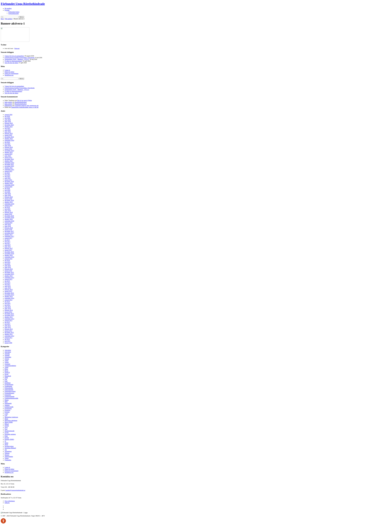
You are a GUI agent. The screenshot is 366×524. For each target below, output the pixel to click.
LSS (6, 415)
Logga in (7, 70)
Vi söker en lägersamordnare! (13, 61)
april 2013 (8, 325)
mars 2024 (8, 145)
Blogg (6, 371)
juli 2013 (7, 322)
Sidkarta (7, 503)
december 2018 (9, 216)
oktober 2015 (9, 276)
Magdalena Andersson (11, 417)
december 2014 (9, 293)
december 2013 (9, 313)
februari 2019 (9, 212)
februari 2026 (9, 123)
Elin (6, 379)
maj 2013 (7, 324)
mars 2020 (8, 195)
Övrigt (6, 432)
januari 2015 (8, 291)
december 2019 (9, 200)
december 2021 (9, 164)
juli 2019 (7, 207)
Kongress (7, 410)
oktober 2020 (9, 183)
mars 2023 (8, 156)
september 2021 (9, 169)
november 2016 (9, 253)
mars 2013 (8, 327)
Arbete (7, 362)
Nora (6, 427)
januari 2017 (8, 250)
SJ (5, 441)
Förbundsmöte (9, 389)
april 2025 (8, 130)
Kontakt (7, 10)
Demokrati (8, 376)
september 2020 (9, 185)
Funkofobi (8, 395)
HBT (6, 401)
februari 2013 (9, 329)
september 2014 (9, 298)
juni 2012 (7, 341)
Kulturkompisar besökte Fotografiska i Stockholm (20, 57)
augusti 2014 (8, 300)
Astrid (6, 367)
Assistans (7, 364)
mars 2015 (8, 288)
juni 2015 (7, 283)
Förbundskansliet (13, 13)
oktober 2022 (9, 161)
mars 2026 (8, 121)
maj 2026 (7, 118)
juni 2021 (7, 174)
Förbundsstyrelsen (13, 12)
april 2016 (8, 265)
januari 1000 (8, 343)
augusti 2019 (8, 205)
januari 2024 (8, 149)
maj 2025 (7, 128)
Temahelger (8, 451)
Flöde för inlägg (9, 72)
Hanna (7, 400)
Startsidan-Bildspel (10, 448)
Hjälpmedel (8, 403)
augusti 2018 (8, 222)
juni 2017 (7, 241)
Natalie (7, 426)
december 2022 (9, 159)
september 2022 (9, 162)
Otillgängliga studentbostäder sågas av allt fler (25, 107)
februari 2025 (9, 133)
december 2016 (9, 252)
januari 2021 (8, 180)
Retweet (16, 48)
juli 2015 (7, 281)
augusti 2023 (8, 154)
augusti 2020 (8, 186)
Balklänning (8, 105)
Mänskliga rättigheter (11, 420)
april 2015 (8, 286)
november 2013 (9, 315)
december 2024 (9, 137)
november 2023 (9, 150)
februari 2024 (9, 147)
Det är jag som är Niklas (24, 100)
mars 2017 (8, 247)
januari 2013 (8, 331)
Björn (6, 369)
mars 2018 (8, 226)
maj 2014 (7, 305)
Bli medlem (8, 8)
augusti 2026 (8, 114)
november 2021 (9, 166)
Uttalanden (8, 460)
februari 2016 (9, 269)
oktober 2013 (9, 317)
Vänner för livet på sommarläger (14, 56)
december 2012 (9, 332)
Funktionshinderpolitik (11, 398)
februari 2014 (9, 310)
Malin (6, 419)
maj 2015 (7, 284)
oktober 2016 (9, 255)
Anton (6, 360)
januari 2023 (8, 157)
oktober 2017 (9, 235)
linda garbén (8, 102)
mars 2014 (8, 308)
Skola (6, 444)
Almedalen (8, 357)
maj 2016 (7, 264)
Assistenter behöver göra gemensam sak (26, 105)
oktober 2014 (9, 296)
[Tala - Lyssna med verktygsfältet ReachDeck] (3, 520)
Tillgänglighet (9, 456)
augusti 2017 (8, 238)
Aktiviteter (8, 350)
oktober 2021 (9, 168)
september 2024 (9, 140)
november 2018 (9, 217)
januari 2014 (8, 312)
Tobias (7, 458)
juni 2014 (7, 303)
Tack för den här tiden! (11, 63)
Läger (6, 413)
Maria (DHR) (9, 422)
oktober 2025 (9, 126)
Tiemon (7, 455)
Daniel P (7, 372)
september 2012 (9, 336)
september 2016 (9, 257)
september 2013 (9, 319)
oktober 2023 (9, 152)
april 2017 (8, 245)
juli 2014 (7, 301)
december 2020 (9, 181)
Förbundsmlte (9, 388)
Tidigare (7, 453)
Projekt (7, 438)
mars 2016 (8, 267)
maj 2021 (7, 176)
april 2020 (8, 193)
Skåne (6, 443)
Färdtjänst (7, 383)
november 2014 (9, 295)
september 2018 (9, 221)
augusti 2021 (8, 171)
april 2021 (8, 178)
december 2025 (9, 125)
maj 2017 (7, 243)
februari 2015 (9, 289)
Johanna (7, 405)
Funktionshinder (9, 396)
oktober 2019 (9, 202)
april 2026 (8, 120)
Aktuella (7, 353)
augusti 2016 (8, 259)
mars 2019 (8, 210)
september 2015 (9, 277)
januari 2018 (8, 229)
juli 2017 (7, 240)
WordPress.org (9, 75)
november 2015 (9, 274)
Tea (6, 450)
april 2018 (8, 224)
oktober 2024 (9, 138)
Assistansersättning (10, 365)
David (6, 374)
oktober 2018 (9, 219)
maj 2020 (7, 192)
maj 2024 (7, 144)
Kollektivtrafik (9, 407)
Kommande (8, 408)
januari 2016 (8, 271)
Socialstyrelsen (9, 446)
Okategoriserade (9, 431)
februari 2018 (9, 228)
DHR (6, 377)
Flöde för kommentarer (11, 73)
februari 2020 (9, 197)
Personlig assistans (10, 434)
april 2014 (8, 307)
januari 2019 (8, 214)
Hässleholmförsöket (21, 102)
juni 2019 (7, 209)
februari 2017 (9, 248)
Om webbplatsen (10, 501)
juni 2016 (7, 262)
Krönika (7, 412)
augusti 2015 (8, 279)
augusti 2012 (8, 337)
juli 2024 (7, 142)
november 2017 (9, 233)
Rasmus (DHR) (9, 439)
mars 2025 (8, 132)
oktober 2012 (9, 334)
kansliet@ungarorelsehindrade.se (15, 490)
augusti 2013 (8, 320)
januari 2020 (8, 198)
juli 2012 (7, 339)
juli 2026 (7, 116)
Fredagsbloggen (9, 393)
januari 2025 (8, 135)
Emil (6, 381)
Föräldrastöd (8, 386)
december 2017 (9, 231)
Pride (6, 436)
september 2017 (9, 236)
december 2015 (9, 272)
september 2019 (9, 204)
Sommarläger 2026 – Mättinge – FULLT (17, 59)
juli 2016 (7, 260)
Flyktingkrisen (9, 384)
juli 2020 (7, 188)
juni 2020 (7, 190)
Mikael (7, 424)
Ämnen (7, 359)
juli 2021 (7, 173)
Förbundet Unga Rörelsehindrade (23, 3)
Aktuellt (7, 355)
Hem (2, 19)
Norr (6, 429)
